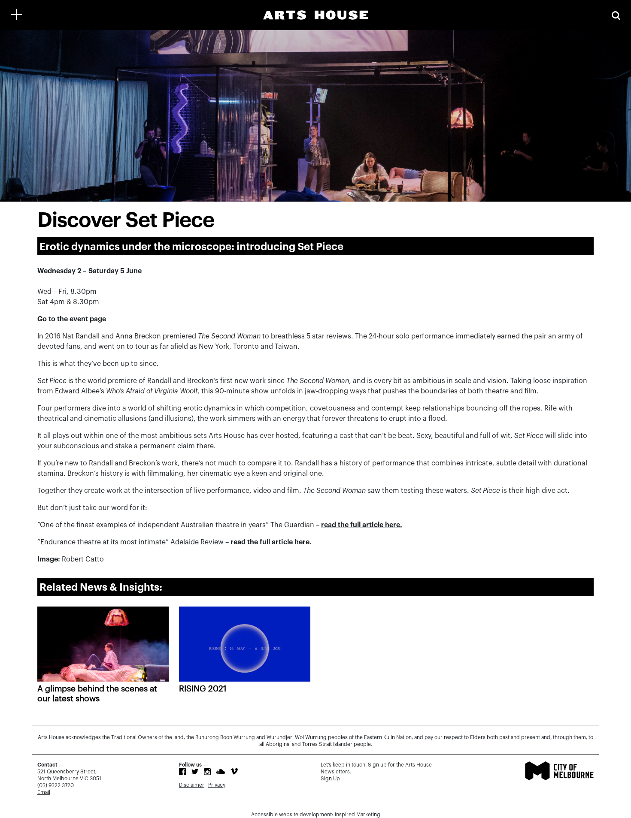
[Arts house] (315, 15)
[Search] (616, 14)
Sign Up (330, 778)
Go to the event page (71, 319)
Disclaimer (191, 785)
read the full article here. (361, 525)
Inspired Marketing (357, 814)
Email (43, 792)
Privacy (216, 785)
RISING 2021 (203, 689)
